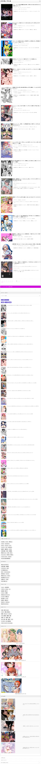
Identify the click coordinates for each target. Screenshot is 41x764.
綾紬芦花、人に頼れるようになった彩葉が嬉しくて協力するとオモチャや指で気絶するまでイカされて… (26, 234)
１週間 (2, 302)
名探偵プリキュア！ (22, 25)
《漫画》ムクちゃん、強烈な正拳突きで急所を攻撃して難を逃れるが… (31, 737)
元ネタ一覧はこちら (4, 581)
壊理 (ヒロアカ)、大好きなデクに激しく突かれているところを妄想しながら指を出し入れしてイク (20, 452)
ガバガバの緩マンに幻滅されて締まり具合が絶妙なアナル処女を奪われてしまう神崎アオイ (19, 421)
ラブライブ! (6, 545)
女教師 (7, 617)
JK (4, 617)
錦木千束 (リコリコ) (26, 110)
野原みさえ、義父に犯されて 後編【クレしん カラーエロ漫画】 (15, 522)
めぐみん (6, 589)
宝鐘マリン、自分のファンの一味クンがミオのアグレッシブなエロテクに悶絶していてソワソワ (26, 70)
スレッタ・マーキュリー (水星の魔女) (20, 146)
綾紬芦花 (30, 236)
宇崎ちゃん (10, 541)
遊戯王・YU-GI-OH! (22, 199)
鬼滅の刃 (2, 549)
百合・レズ (5, 613)
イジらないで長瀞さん (22, 218)
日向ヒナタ (2, 602)
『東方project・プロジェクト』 (24, 245)
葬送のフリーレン (3, 552)
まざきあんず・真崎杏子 (28, 201)
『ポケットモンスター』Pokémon (24, 7)
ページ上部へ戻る (39, 762)
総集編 (8, 615)
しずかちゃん (7, 602)
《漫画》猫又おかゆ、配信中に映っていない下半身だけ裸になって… (31, 748)
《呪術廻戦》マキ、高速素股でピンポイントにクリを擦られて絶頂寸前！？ (17, 429)
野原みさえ (6, 600)
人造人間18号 (7, 587)
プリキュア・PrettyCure (30, 25)
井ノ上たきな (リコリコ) (18, 110)
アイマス (6, 541)
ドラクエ (2, 543)
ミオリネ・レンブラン (31, 146)
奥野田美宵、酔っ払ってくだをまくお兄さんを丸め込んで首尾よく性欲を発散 (26, 244)
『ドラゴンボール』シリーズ (24, 43)
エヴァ (6, 547)
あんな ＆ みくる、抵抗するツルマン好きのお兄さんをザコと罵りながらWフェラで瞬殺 (26, 23)
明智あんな (16, 27)
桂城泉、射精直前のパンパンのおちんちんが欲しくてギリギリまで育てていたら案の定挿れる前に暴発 (26, 179)
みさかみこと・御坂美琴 (30, 91)
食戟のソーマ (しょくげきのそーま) (25, 60)
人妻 (2, 619)
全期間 (10, 302)
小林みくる (20, 27)
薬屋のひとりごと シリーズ (23, 163)
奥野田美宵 (33, 245)
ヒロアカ (10, 549)
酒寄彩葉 (26, 236)
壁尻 (4, 619)
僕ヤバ (11, 552)
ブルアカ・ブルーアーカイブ (24, 126)
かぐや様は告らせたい (4, 570)
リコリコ (20, 108)
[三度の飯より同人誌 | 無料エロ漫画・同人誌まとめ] (6, 1)
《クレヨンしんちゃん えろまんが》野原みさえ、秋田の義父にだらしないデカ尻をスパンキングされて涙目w (21, 514)
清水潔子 (2, 600)
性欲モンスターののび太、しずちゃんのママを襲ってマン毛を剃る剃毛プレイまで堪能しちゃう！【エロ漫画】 (22, 382)
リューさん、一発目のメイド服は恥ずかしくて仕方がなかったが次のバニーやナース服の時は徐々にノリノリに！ (26, 263)
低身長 (2, 617)
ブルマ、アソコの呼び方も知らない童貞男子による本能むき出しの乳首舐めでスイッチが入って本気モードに (26, 42)
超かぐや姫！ (21, 236)
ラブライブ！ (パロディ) (32, 183)
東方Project (10, 547)
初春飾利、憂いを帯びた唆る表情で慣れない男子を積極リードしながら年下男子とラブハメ (26, 88)
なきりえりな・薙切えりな (18, 62)
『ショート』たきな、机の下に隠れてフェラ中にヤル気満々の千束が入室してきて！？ (26, 106)
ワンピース (2, 547)
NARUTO (8, 554)
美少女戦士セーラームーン (5, 577)
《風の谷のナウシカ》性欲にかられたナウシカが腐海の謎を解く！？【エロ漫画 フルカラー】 (19, 336)
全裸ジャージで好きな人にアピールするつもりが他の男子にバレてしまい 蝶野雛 (18, 483)
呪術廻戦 (7, 566)
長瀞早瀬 (33, 218)
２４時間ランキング (5, 299)
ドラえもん (9, 556)
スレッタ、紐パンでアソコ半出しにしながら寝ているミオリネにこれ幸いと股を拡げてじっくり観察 (26, 143)
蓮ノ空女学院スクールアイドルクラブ (20, 183)
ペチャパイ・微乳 (17, 165)
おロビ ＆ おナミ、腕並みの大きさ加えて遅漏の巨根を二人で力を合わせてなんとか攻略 (18, 390)
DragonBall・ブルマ (17, 45)
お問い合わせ (3, 757)
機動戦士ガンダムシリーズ (27, 144)
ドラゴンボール (7, 543)
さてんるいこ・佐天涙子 (22, 91)
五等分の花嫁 (3, 566)
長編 (10, 615)
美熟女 (9, 619)
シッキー (29, 218)
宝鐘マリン (16, 73)
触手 (9, 617)
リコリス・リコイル (4, 556)
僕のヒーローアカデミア (4, 564)
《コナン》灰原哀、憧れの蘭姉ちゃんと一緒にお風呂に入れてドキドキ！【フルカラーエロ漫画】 (20, 413)
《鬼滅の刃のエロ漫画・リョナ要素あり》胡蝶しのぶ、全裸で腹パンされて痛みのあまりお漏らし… (20, 320)
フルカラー (10, 613)
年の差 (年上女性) (24, 45)
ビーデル (6, 598)
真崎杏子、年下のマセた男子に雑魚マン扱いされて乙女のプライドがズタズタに (26, 198)
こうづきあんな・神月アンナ (19, 201)
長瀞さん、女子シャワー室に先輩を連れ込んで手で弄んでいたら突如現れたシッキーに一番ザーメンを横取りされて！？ (26, 216)
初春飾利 (15, 91)
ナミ (9, 589)
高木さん (11, 554)
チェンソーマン (3, 554)
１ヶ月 (6, 302)
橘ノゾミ (35, 126)
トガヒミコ (2, 589)
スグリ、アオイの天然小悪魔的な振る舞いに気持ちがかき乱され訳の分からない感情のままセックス (26, 5)
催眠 (6, 619)
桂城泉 (15, 184)
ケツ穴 (12, 619)
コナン (10, 545)
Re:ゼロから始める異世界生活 (5, 558)
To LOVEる (2, 541)
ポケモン (2, 545)
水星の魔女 (21, 144)
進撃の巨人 (6, 549)
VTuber (7, 579)
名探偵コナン (3, 579)
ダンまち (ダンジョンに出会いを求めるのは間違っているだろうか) (25, 266)
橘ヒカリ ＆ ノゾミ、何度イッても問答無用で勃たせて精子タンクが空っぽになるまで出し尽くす (26, 124)
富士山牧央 (2, 598)
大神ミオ (19, 73)
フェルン (2, 587)
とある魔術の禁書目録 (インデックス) (25, 90)
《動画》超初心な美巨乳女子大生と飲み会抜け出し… (31, 715)
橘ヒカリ (31, 126)
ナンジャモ (2, 596)
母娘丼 (2, 613)
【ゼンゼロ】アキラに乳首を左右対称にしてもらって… (31, 704)
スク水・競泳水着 (8, 621)
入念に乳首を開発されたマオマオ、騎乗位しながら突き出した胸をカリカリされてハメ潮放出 (26, 161)
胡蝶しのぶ (7, 596)
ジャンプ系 (2, 621)
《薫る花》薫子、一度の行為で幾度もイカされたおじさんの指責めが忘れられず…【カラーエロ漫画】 (20, 491)
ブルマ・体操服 (3, 615)
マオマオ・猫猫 (23, 165)
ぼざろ (8, 552)
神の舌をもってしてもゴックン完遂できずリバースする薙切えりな (16, 328)
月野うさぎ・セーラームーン (5, 594)
